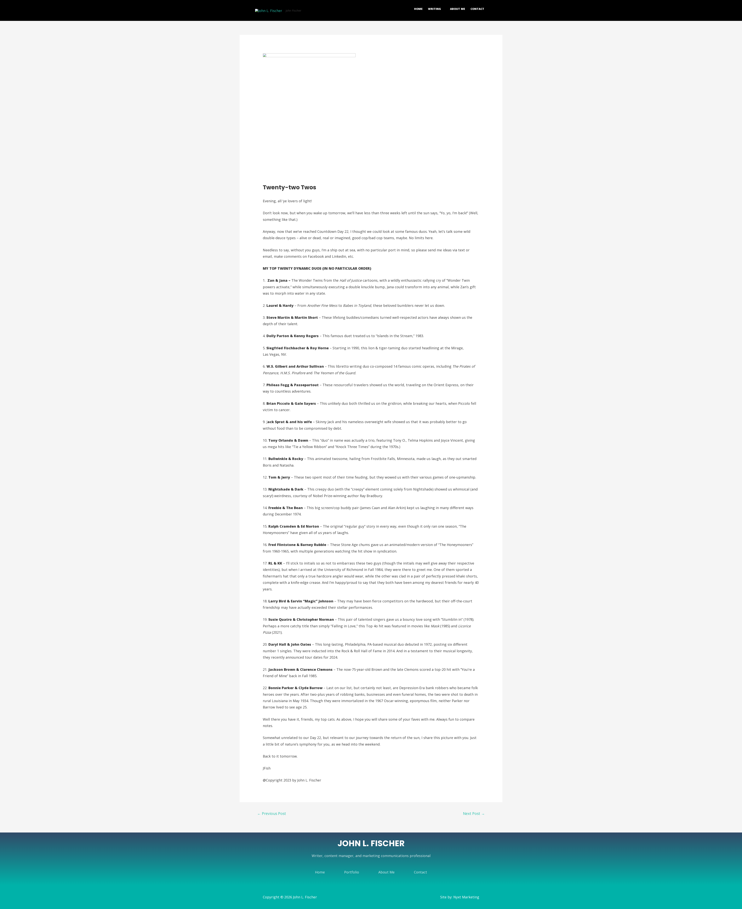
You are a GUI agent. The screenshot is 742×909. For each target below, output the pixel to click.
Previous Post (271, 813)
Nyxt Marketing (466, 897)
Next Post (474, 813)
